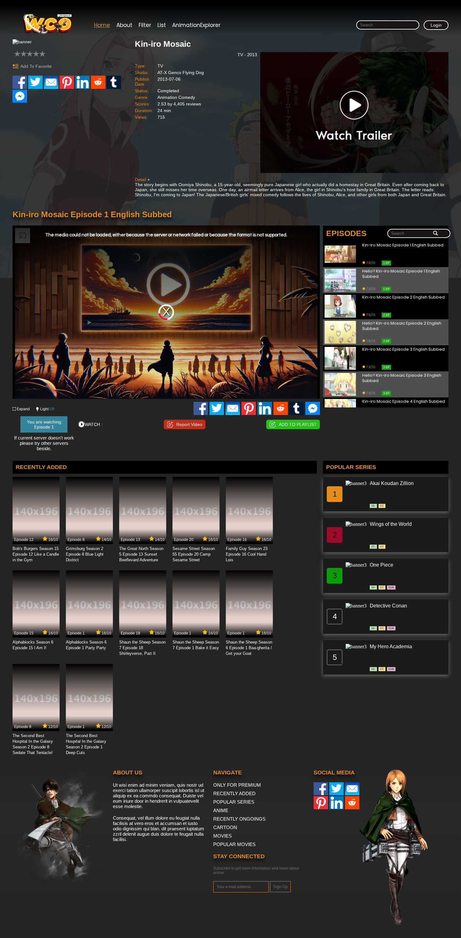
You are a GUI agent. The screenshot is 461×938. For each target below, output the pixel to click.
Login (436, 25)
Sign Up (280, 886)
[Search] (435, 233)
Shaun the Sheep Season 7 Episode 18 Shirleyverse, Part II (142, 648)
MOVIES (222, 835)
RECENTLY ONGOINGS (239, 819)
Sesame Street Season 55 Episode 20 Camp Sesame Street (193, 554)
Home (102, 25)
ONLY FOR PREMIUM (237, 785)
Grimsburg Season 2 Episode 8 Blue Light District (84, 554)
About (124, 25)
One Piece (381, 565)
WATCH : (94, 424)
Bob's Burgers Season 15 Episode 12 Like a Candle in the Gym (36, 554)
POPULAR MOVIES (234, 844)
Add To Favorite (36, 66)
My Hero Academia (391, 646)
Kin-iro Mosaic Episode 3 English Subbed (403, 349)
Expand (23, 409)
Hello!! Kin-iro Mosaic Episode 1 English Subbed (401, 274)
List (161, 25)
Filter (145, 25)
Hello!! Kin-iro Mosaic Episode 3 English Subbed (401, 378)
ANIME (220, 810)
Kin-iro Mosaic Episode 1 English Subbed (402, 245)
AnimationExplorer (196, 25)
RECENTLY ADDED (234, 793)
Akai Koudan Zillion (392, 483)
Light (47, 409)
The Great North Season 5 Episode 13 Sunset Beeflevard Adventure (141, 554)
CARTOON (225, 827)
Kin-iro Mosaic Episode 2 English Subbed (403, 297)
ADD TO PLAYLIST (298, 424)
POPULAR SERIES (233, 802)
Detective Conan (388, 605)
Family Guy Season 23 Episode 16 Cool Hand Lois (247, 554)
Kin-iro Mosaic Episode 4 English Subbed (403, 401)
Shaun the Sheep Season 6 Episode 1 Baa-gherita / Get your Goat (249, 648)
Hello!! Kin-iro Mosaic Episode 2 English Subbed (401, 326)
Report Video (189, 424)
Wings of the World (391, 524)
